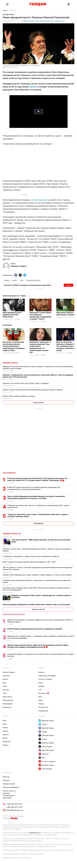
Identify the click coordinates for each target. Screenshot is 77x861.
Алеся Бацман (47, 746)
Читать (68, 285)
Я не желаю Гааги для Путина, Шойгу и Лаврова (26, 383)
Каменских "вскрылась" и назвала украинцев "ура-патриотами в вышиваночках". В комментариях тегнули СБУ (40, 347)
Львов (5, 724)
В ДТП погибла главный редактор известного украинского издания (35, 629)
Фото (40, 697)
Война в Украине (9, 672)
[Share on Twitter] (20, 275)
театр (21, 280)
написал (34, 86)
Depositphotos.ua (34, 833)
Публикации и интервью (47, 676)
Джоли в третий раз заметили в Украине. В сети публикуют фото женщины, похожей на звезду (65, 346)
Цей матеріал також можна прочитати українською (44, 21)
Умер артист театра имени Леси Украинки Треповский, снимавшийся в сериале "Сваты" (40, 316)
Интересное (7, 707)
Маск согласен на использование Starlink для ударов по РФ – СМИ (29, 562)
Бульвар (7, 325)
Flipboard (45, 754)
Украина (6, 280)
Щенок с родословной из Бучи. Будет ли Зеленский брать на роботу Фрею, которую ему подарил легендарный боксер (38, 646)
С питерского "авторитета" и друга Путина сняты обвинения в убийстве (31, 556)
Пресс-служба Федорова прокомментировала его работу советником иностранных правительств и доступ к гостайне (36, 497)
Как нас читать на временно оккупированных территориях (9, 794)
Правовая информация (11, 787)
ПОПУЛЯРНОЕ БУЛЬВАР (14, 614)
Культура (13, 10)
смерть (14, 280)
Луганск (5, 745)
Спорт (5, 686)
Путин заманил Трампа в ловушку (19, 396)
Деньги (5, 679)
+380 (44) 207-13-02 (14, 807)
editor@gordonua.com (14, 810)
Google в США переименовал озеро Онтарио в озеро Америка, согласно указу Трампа (37, 575)
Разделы (41, 668)
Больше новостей (38, 609)
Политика (6, 676)
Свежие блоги (10, 363)
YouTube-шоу (43, 707)
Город (5, 716)
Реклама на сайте (9, 784)
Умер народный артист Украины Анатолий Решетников (12, 315)
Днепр (5, 738)
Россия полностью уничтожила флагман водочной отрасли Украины (33, 390)
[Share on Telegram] (24, 275)
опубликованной (39, 200)
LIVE (40, 690)
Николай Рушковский (33, 280)
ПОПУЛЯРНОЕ (9, 473)
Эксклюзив (42, 693)
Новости (70, 317)
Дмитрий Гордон (48, 720)
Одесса (5, 727)
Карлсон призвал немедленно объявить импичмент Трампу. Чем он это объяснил (36, 604)
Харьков (6, 734)
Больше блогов (38, 402)
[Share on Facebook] (15, 275)
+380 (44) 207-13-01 (14, 804)
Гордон (5, 10)
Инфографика (7, 704)
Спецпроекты (43, 711)
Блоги (40, 683)
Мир (4, 683)
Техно (5, 693)
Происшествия (8, 700)
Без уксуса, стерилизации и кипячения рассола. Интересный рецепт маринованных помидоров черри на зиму (14, 346)
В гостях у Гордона (45, 679)
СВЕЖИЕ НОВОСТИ (12, 534)
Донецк (5, 731)
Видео (40, 700)
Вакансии (6, 777)
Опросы (41, 704)
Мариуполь (7, 741)
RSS (43, 757)
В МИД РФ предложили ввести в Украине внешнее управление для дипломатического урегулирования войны (33, 488)
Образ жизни (7, 697)
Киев (4, 720)
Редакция (6, 780)
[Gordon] (38, 4)
